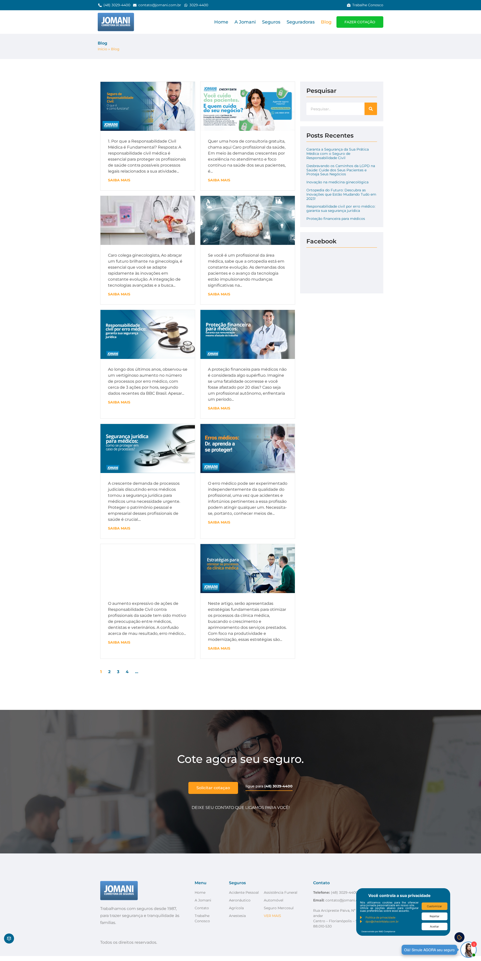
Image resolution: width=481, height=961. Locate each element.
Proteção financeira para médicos (335, 218)
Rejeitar (434, 916)
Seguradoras (301, 22)
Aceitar (434, 926)
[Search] (371, 109)
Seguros (271, 22)
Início (102, 49)
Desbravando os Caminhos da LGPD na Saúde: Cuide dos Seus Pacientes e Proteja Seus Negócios (340, 170)
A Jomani (245, 22)
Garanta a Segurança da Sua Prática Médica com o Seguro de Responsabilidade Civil (337, 153)
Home (221, 22)
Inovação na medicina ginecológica (337, 182)
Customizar (434, 906)
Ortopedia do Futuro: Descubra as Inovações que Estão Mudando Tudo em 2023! (341, 194)
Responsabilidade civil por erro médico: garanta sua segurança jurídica (340, 208)
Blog (326, 22)
